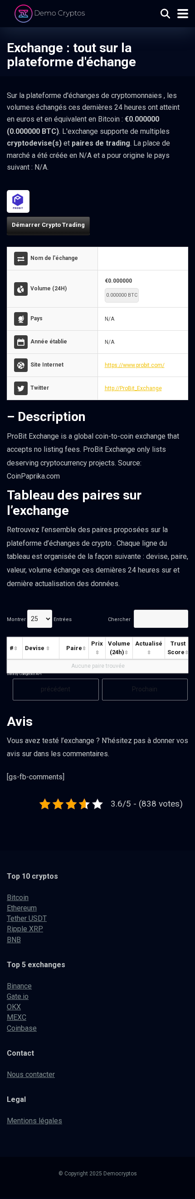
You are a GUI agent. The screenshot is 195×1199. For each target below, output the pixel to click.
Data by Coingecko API (24, 674)
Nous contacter (31, 1074)
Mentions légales (34, 1120)
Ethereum (22, 908)
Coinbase (22, 1028)
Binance (19, 986)
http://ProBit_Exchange (133, 388)
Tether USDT (27, 918)
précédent (55, 689)
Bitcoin (18, 897)
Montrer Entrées (39, 619)
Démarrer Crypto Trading (48, 224)
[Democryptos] (51, 12)
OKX (14, 1007)
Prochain (144, 689)
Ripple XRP (25, 929)
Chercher (119, 619)
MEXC (16, 1017)
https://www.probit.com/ (135, 365)
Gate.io (18, 996)
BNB (14, 939)
